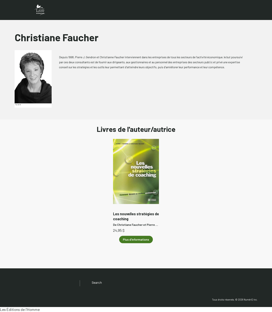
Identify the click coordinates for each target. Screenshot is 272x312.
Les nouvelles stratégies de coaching (136, 216)
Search (97, 282)
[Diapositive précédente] (23, 174)
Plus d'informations (136, 239)
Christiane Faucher (130, 224)
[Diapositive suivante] (248, 174)
